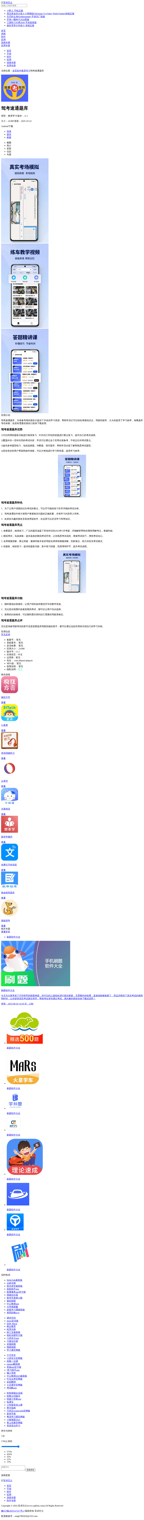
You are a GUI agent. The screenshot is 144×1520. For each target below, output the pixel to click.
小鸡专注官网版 (14, 1358)
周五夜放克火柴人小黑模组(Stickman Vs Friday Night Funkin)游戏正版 (40, 13)
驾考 (9, 131)
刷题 (9, 137)
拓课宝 (10, 1402)
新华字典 (11, 1414)
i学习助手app (13, 1370)
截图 (9, 142)
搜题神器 (11, 1347)
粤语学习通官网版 (16, 1417)
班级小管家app (14, 1399)
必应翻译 (11, 1382)
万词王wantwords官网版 (18, 1411)
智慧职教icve (13, 1312)
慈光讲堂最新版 (14, 1286)
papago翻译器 (13, 1364)
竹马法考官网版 (14, 1379)
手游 (9, 53)
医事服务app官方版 (16, 1292)
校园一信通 (12, 1361)
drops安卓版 (12, 1321)
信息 (9, 151)
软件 (9, 56)
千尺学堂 (11, 1355)
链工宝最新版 (13, 1332)
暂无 (20, 669)
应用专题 (11, 65)
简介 (9, 145)
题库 (9, 134)
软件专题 (11, 1500)
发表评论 (30, 1470)
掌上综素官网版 (14, 1422)
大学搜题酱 (12, 1307)
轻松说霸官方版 (14, 1335)
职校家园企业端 (14, 1393)
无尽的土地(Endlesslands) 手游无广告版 (26, 16)
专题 (9, 154)
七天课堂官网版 (14, 1385)
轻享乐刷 (11, 1329)
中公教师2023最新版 (17, 1376)
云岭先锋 (11, 1283)
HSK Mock (12, 1323)
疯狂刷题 (11, 1301)
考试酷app (12, 1388)
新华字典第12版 (14, 1298)
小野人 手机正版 (15, 10)
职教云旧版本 (13, 1396)
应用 (9, 59)
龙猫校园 (11, 1344)
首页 (9, 50)
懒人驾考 (11, 1373)
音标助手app (13, 1289)
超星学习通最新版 (16, 1310)
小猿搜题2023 (13, 1419)
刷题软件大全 (13, 937)
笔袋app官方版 (14, 1367)
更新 (9, 148)
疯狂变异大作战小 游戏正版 (20, 25)
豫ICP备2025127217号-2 (12, 1511)
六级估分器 (12, 1341)
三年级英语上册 (14, 1405)
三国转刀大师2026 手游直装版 (22, 22)
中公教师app (13, 1304)
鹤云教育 (11, 1326)
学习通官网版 (13, 1350)
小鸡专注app (13, 1338)
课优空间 (11, 1318)
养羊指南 (11, 1408)
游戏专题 (11, 62)
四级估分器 (12, 1295)
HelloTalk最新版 (14, 1280)
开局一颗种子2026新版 (18, 19)
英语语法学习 (13, 1425)
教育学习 (25, 71)
